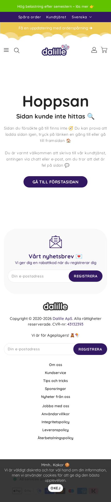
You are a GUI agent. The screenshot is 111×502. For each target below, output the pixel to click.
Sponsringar (55, 388)
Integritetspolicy (55, 422)
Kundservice (55, 372)
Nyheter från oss (55, 396)
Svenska (79, 17)
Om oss (55, 364)
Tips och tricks (55, 380)
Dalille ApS (62, 318)
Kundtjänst (56, 17)
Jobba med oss (55, 406)
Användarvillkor (56, 414)
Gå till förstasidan (56, 181)
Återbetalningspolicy (55, 438)
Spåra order (29, 17)
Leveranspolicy (55, 430)
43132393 (75, 324)
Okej (55, 488)
